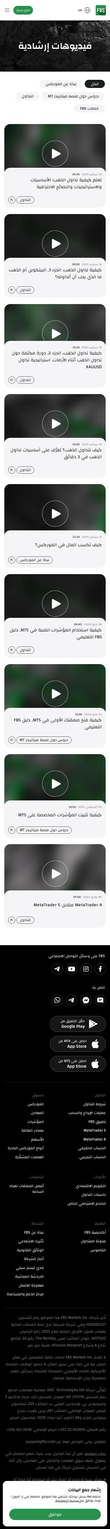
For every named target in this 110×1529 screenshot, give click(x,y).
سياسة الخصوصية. (67, 1500)
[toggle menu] (7, 10)
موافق (55, 1514)
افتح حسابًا (23, 10)
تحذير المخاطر (95, 1453)
